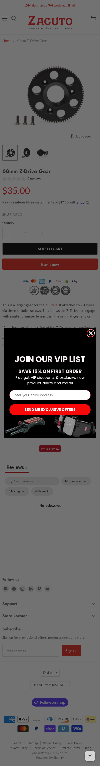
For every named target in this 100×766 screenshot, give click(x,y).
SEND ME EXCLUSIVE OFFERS (50, 409)
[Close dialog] (90, 333)
